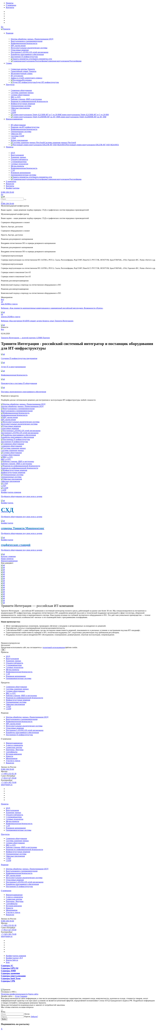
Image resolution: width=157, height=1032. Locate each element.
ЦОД (13, 153)
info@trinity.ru (6, 785)
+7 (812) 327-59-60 (8, 778)
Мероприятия (11, 758)
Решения (9, 33)
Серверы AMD (8, 970)
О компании (11, 5)
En (2, 27)
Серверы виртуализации (13, 976)
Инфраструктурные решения (23, 104)
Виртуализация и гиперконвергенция (26, 41)
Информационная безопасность (24, 43)
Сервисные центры (14, 747)
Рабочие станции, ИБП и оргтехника (26, 99)
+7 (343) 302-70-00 (8, 782)
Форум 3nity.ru (12, 960)
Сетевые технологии (19, 164)
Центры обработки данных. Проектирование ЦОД (32, 39)
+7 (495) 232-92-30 (8, 774)
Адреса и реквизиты (14, 745)
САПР (13, 112)
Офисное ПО (16, 134)
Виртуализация (17, 155)
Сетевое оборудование (20, 95)
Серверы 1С (7, 965)
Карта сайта (33, 994)
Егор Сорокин (21, 996)
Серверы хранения (10, 973)
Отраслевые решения (20, 50)
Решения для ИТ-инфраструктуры (25, 127)
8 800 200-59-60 (7, 192)
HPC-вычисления (18, 46)
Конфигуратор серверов (16, 956)
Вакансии (10, 184)
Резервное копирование (21, 173)
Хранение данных (18, 157)
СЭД (13, 170)
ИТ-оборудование (18, 125)
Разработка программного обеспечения (27, 54)
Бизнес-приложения (19, 140)
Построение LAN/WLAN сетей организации (29, 52)
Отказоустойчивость (19, 159)
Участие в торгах (13, 761)
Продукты (10, 84)
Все (2, 299)
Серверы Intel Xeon (10, 978)
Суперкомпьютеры (19, 162)
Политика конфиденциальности (14, 994)
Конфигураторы (12, 188)
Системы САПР (17, 136)
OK (3, 650)
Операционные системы (21, 106)
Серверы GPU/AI (9, 968)
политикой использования (54, 647)
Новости (9, 756)
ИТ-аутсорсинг (17, 76)
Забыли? (34, 1016)
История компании (14, 754)
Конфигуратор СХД (14, 958)
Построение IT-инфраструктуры (24, 57)
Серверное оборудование (21, 90)
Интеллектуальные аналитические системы (29, 48)
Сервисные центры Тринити (23, 69)
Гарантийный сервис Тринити (23, 71)
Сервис (9, 63)
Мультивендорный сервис (22, 73)
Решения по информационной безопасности (29, 101)
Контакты (10, 7)
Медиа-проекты (17, 166)
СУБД (13, 110)
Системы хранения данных (22, 93)
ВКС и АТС (16, 97)
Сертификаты (11, 752)
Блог (8, 962)
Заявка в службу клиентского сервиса (26, 78)
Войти (4, 1019)
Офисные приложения (20, 108)
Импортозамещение (14, 119)
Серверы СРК (8, 981)
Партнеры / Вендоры (14, 750)
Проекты (9, 3)
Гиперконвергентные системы (23, 175)
